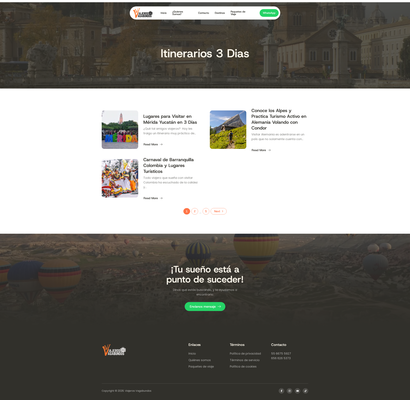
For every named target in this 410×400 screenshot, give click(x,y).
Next (217, 211)
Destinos (220, 13)
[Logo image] (145, 13)
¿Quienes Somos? (177, 13)
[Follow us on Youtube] (297, 391)
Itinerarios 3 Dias (205, 53)
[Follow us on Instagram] (289, 391)
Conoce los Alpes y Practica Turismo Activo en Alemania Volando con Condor (278, 119)
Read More (150, 144)
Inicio (164, 13)
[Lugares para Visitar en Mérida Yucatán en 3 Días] (120, 129)
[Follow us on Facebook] (281, 391)
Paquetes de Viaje (238, 13)
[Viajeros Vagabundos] (145, 350)
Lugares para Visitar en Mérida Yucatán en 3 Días (170, 119)
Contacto (203, 13)
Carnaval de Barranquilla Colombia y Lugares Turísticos (168, 165)
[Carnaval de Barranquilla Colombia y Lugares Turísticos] (120, 178)
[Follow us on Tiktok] (305, 391)
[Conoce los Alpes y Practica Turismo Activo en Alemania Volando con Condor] (228, 129)
